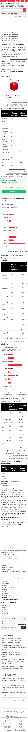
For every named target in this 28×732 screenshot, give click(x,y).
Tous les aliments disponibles (10, 599)
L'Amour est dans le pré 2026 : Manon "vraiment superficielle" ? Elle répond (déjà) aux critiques (14, 647)
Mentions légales (13, 712)
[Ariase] (7, 730)
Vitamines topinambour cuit (11, 36)
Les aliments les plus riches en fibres (17, 173)
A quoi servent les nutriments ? (17, 169)
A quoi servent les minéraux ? (17, 398)
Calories (10, 3)
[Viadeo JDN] (20, 727)
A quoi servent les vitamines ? (17, 255)
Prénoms (4, 605)
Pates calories (5, 560)
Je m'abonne (13, 191)
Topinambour (5, 554)
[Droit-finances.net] (20, 724)
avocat (4, 591)
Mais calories (5, 569)
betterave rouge (6, 595)
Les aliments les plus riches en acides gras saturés (14, 176)
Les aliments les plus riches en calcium (17, 450)
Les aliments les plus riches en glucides (17, 104)
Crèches (4, 609)
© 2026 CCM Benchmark (14, 714)
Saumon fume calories (8, 562)
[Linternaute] (7, 724)
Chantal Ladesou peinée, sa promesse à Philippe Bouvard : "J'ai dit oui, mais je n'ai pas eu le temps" (13, 661)
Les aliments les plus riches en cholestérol (16, 174)
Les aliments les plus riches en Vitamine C (16, 337)
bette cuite (5, 593)
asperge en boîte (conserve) (9, 587)
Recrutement (23, 709)
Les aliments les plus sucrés (20, 171)
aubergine (5, 589)
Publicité (17, 709)
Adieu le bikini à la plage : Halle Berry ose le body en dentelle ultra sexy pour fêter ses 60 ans (13, 694)
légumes (19, 53)
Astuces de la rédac (8, 624)
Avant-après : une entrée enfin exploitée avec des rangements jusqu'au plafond (13, 667)
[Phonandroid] (20, 730)
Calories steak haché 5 (8, 575)
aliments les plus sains (16, 65)
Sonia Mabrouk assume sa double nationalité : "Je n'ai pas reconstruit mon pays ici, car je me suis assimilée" (13, 640)
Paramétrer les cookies (19, 711)
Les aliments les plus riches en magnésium (16, 452)
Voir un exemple (22, 622)
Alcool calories (6, 564)
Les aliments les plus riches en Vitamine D (16, 338)
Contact (13, 709)
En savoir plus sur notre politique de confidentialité (13, 194)
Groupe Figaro (21, 712)
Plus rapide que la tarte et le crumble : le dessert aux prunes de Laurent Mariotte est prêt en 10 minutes (13, 687)
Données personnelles (8, 711)
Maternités (5, 607)
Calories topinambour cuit (10, 32)
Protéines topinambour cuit (11, 34)
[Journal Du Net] (20, 721)
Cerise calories (6, 571)
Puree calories (6, 567)
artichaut (4, 581)
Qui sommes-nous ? (6, 709)
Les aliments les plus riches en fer (18, 456)
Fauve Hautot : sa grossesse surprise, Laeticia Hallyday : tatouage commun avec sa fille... (13, 654)
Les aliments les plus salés (20, 455)
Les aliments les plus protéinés (19, 102)
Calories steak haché (7, 558)
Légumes (16, 3)
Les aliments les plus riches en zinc (18, 458)
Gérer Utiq (6, 712)
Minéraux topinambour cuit (11, 38)
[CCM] (7, 721)
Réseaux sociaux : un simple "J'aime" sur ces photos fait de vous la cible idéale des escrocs (13, 700)
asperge (4, 585)
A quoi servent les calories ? (18, 59)
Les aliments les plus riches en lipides (17, 105)
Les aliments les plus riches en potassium (16, 453)
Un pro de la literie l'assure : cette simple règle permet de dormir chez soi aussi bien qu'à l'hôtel (13, 680)
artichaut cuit (5, 583)
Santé (4, 621)
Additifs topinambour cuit (10, 40)
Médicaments (5, 613)
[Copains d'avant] (7, 727)
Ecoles (4, 611)
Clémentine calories (7, 556)
